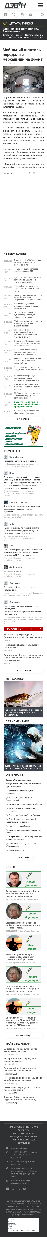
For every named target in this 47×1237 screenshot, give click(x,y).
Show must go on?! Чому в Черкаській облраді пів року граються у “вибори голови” (20, 957)
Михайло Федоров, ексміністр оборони (25, 804)
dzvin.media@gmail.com (21, 1148)
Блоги (22, 899)
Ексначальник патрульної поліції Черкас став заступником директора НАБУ (23, 594)
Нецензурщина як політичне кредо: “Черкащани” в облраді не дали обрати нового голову (22, 988)
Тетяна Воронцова (32, 931)
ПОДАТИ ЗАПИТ (23, 670)
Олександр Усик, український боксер (24, 815)
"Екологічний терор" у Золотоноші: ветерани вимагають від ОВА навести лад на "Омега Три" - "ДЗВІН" (23, 619)
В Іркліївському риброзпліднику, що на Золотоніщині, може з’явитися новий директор (20, 493)
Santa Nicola (15, 567)
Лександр (14, 583)
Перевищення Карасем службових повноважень (21, 646)
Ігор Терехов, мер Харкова (20, 826)
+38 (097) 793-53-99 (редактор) (23, 1152)
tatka (11, 524)
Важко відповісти (16, 850)
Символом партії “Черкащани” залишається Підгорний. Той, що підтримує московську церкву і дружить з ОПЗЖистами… (22, 1021)
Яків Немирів (30, 963)
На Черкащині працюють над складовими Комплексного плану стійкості (22, 465)
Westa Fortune (16, 457)
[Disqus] (23, 210)
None (12, 473)
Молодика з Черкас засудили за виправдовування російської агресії (19, 537)
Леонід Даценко (31, 899)
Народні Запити (19, 628)
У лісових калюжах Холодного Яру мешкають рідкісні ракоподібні (23, 516)
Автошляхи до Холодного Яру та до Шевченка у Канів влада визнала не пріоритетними (22, 893)
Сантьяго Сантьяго (19, 502)
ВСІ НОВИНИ (23, 419)
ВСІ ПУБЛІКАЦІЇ (23, 1035)
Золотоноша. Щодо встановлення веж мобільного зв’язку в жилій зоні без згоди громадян (23, 657)
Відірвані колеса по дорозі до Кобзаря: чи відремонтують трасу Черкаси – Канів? (23, 925)
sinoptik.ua (31, 1230)
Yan (11, 545)
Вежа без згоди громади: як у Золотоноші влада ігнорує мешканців (23, 635)
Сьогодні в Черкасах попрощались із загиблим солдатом (20, 559)
